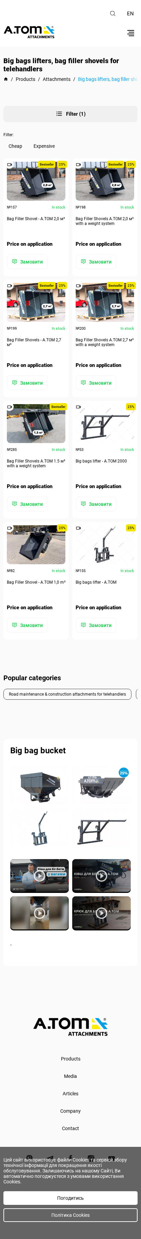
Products (70, 1059)
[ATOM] (5, 79)
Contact (70, 1128)
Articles (70, 1093)
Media (70, 1076)
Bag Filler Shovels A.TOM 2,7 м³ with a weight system (104, 342)
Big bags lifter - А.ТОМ (96, 582)
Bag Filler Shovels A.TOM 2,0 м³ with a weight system (104, 221)
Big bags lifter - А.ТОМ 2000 (101, 461)
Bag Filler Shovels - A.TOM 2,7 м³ (34, 342)
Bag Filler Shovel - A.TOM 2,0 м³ (36, 218)
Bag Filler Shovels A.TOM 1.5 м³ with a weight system (36, 463)
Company (70, 1111)
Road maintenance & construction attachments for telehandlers (67, 694)
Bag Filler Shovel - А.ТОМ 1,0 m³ (36, 582)
